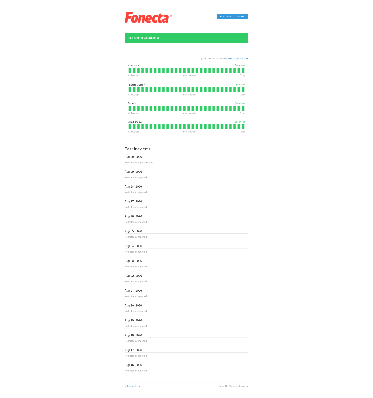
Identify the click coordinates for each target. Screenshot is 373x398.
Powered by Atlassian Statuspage (233, 385)
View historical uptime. (238, 58)
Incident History (133, 385)
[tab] (129, 70)
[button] (232, 16)
